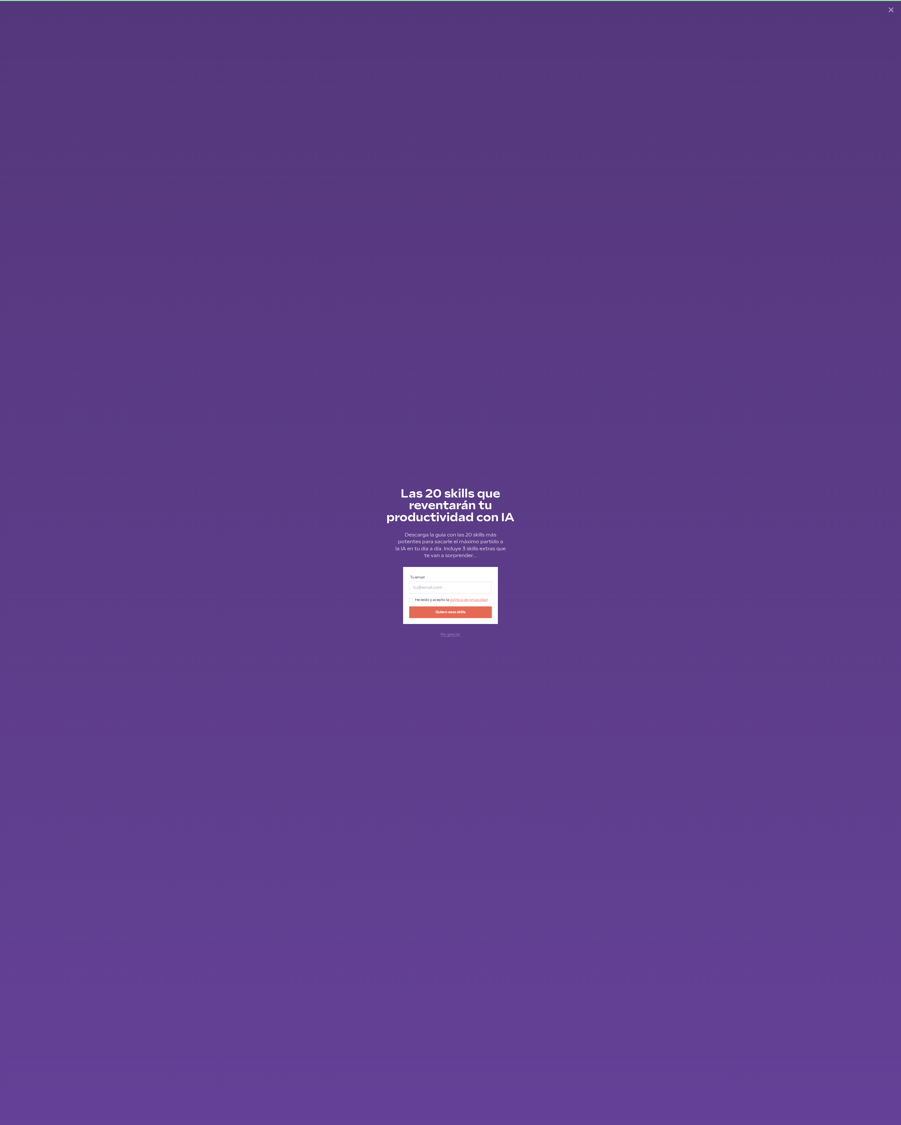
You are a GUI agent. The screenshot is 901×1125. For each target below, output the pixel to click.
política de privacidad (469, 600)
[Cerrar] (891, 10)
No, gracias (450, 634)
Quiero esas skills (450, 612)
